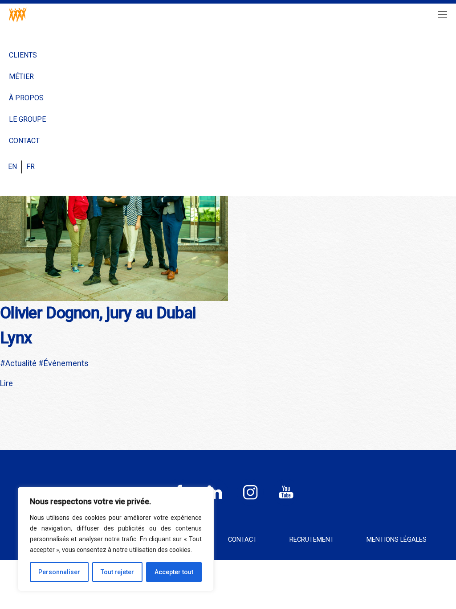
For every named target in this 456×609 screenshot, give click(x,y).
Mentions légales (396, 539)
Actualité (21, 363)
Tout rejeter (117, 572)
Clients (23, 55)
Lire (6, 383)
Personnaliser (59, 572)
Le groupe (27, 119)
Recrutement (311, 539)
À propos (26, 98)
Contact (24, 140)
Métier (21, 76)
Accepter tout (174, 572)
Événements (66, 363)
